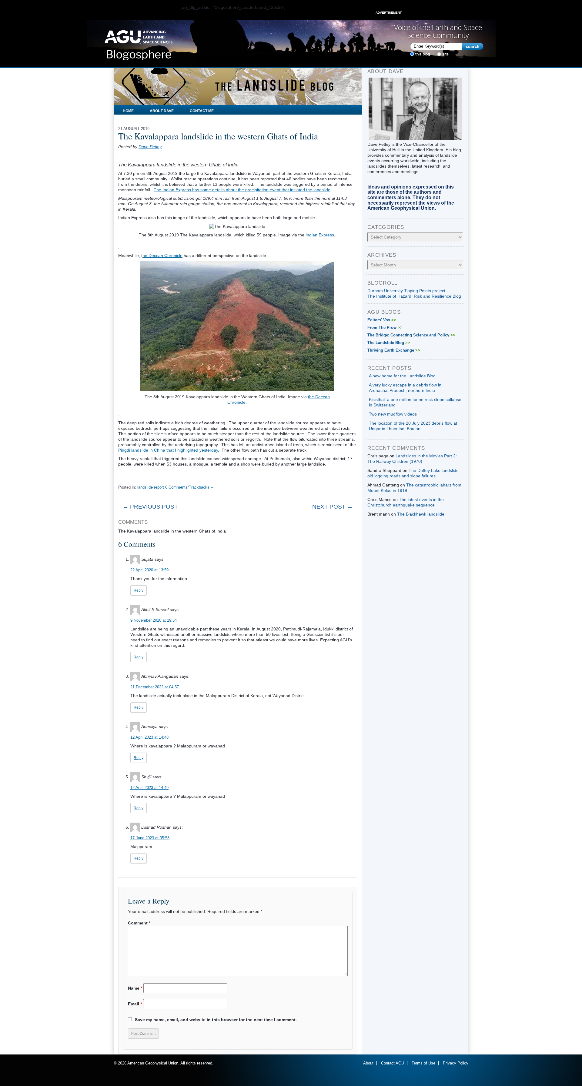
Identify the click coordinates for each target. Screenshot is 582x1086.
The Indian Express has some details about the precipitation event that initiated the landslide (242, 189)
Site (445, 54)
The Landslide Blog (388, 342)
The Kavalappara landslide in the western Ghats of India (218, 136)
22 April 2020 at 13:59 (149, 570)
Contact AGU (392, 1063)
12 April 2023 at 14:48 (149, 737)
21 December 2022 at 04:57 (154, 687)
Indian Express (320, 234)
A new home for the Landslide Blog (402, 375)
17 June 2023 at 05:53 (149, 838)
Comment (139, 923)
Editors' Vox (381, 320)
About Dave (162, 111)
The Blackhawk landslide (420, 514)
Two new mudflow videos (393, 414)
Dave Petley (150, 146)
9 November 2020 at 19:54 (153, 620)
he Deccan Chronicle (162, 255)
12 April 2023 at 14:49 (149, 787)
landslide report (150, 487)
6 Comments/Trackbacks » (189, 487)
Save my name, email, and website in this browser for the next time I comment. (216, 1019)
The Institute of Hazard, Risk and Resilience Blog (414, 296)
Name (135, 988)
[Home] (138, 43)
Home (128, 111)
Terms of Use (423, 1063)
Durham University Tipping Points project (406, 290)
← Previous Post (150, 506)
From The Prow (385, 327)
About (368, 1063)
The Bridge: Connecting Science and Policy (411, 335)
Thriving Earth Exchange (393, 350)
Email (135, 1003)
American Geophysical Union (152, 1063)
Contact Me (202, 111)
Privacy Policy (455, 1063)
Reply (138, 590)
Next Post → (332, 506)
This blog (422, 54)
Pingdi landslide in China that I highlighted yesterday (168, 450)
